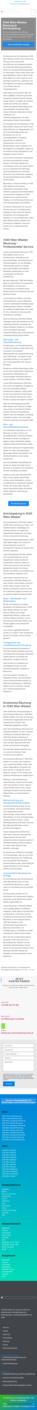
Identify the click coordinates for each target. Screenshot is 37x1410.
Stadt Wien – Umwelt (27, 970)
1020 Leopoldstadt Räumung (12, 1118)
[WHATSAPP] (3, 1012)
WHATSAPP (5, 1016)
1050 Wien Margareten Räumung (13, 1125)
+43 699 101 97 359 (10, 1005)
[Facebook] (15, 6)
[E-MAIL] (3, 1026)
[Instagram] (18, 6)
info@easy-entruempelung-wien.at (17, 1033)
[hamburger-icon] (33, 13)
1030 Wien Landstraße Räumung (13, 1121)
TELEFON (4, 1002)
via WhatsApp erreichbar (12, 1019)
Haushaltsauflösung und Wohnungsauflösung (19, 1374)
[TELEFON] (3, 998)
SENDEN (9, 1084)
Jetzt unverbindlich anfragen (18, 44)
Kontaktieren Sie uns (18, 504)
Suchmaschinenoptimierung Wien (20, 1404)
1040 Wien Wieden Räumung (12, 1123)
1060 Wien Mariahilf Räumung (12, 1128)
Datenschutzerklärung (19, 1074)
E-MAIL (3, 1030)
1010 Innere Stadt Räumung (12, 1116)
